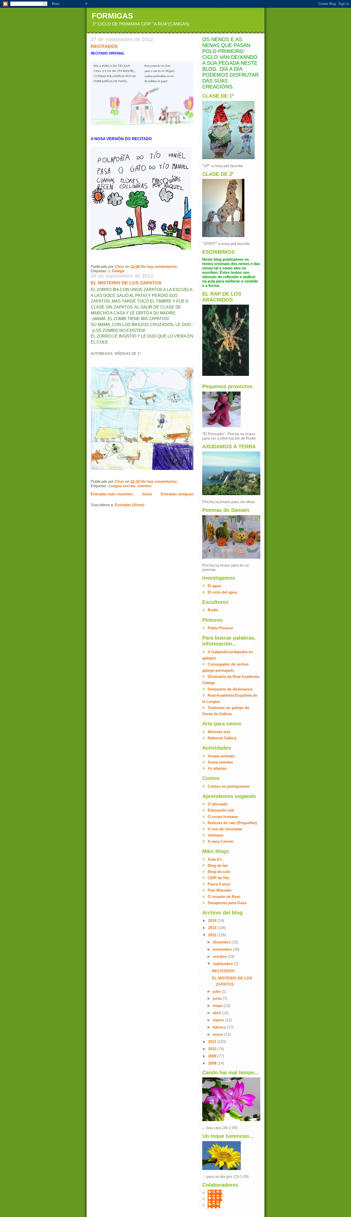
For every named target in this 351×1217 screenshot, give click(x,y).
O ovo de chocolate (225, 829)
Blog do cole (219, 871)
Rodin (213, 610)
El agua (214, 586)
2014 (212, 920)
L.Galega (116, 271)
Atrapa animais (221, 756)
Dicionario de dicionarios (230, 689)
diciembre (222, 942)
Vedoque (215, 835)
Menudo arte (219, 732)
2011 (212, 1041)
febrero (220, 1027)
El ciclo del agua (222, 592)
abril (217, 1013)
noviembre (223, 949)
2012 (212, 935)
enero (218, 1034)
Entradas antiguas (177, 494)
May (216, 1205)
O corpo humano (223, 816)
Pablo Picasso (220, 628)
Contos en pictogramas (229, 786)
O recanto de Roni (224, 896)
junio (218, 998)
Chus (217, 1193)
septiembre (223, 963)
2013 (212, 927)
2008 (212, 1063)
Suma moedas (220, 762)
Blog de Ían (218, 865)
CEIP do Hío (218, 878)
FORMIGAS (112, 16)
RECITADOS (104, 46)
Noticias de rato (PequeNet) (232, 823)
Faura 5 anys (219, 884)
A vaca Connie (220, 841)
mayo (218, 1005)
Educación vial (221, 810)
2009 (212, 1056)
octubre (220, 956)
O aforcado (218, 804)
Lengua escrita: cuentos (130, 486)
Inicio (147, 494)
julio (217, 991)
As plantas (217, 768)
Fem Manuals (220, 890)
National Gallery (222, 738)
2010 (212, 1049)
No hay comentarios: (160, 266)
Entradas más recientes (112, 494)
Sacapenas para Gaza (227, 903)
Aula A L (215, 859)
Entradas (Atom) (129, 505)
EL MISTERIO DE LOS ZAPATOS (126, 282)
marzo (219, 1020)
